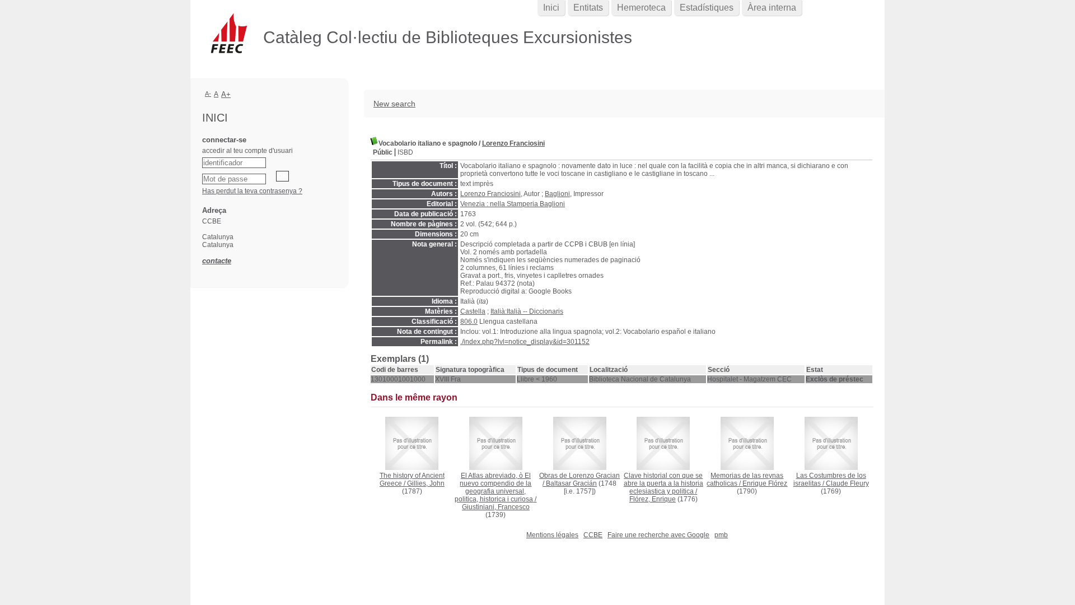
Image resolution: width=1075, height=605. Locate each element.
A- (208, 93)
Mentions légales (552, 535)
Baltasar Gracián (571, 483)
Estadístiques (706, 7)
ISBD (405, 152)
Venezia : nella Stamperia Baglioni (512, 204)
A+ (226, 94)
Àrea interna (771, 7)
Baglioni (557, 194)
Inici (551, 7)
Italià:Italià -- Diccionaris (526, 311)
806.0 (469, 321)
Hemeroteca (641, 7)
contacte (216, 261)
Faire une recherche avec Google (658, 535)
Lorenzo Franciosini (513, 143)
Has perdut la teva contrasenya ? (252, 191)
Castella (472, 311)
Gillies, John (426, 483)
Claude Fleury (847, 483)
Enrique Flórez (764, 483)
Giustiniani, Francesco (496, 507)
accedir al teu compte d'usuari (247, 151)
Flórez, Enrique (652, 499)
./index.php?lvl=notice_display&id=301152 (525, 342)
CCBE (592, 535)
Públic (382, 152)
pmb (721, 535)
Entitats (588, 7)
